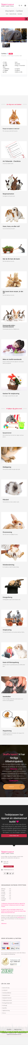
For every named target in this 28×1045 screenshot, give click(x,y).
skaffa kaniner (20, 917)
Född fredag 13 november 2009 (15, 55)
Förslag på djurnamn (7, 1003)
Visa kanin (20, 14)
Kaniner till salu (13, 14)
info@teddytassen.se (9, 869)
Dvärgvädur (3, 55)
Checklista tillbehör (6, 992)
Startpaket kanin (6, 995)
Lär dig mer (4, 990)
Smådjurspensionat (7, 1000)
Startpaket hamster (6, 998)
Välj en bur (13, 769)
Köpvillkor (4, 1008)
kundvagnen (13, 780)
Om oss (4, 1013)
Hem (7, 14)
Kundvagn (4, 1005)
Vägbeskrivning (6, 1010)
